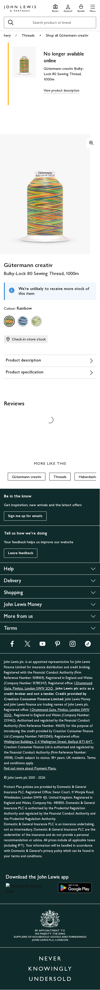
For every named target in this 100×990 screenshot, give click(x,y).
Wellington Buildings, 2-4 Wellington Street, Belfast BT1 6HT (48, 742)
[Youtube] (42, 645)
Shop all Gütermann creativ (67, 35)
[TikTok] (88, 645)
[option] (9, 321)
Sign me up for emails (25, 516)
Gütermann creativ (26, 476)
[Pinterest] (57, 645)
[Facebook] (12, 645)
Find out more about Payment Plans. (30, 768)
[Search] (11, 22)
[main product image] (28, 73)
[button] (93, 7)
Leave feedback (20, 553)
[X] (27, 645)
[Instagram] (72, 645)
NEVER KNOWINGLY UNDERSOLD (50, 968)
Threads (28, 35)
